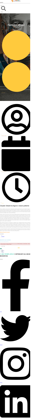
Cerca (1, 5)
